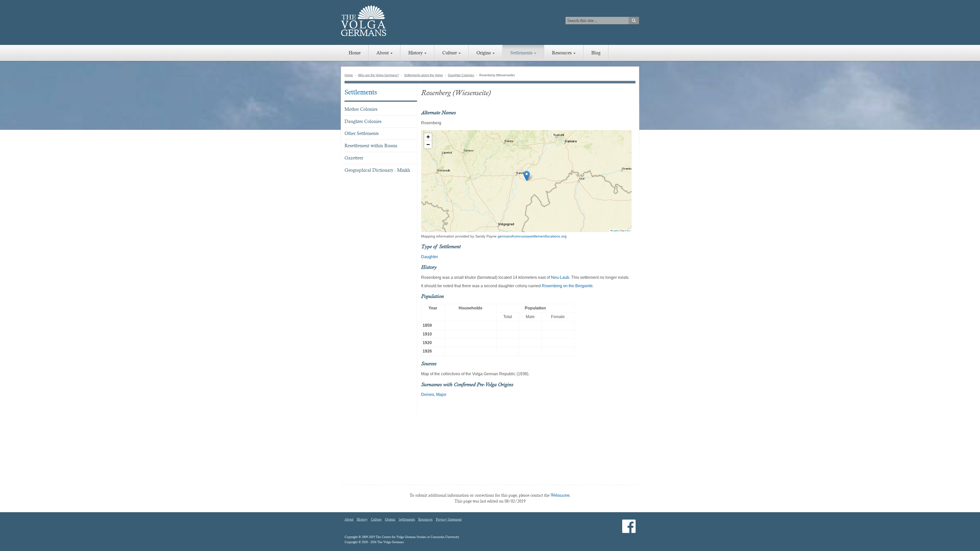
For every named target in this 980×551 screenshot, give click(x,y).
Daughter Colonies (461, 75)
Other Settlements (362, 133)
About (383, 52)
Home (355, 52)
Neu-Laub (560, 277)
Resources (562, 52)
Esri (628, 230)
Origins (484, 52)
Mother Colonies (361, 109)
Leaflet (615, 230)
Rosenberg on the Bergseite (567, 286)
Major (441, 394)
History (416, 52)
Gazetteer (354, 157)
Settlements (522, 52)
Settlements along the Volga (423, 75)
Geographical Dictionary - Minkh (377, 170)
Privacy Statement (449, 520)
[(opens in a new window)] (629, 530)
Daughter (429, 257)
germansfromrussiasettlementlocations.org (532, 236)
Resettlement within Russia (371, 145)
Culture (450, 52)
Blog (596, 52)
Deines (427, 394)
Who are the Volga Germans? (378, 75)
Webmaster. (560, 495)
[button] (526, 176)
